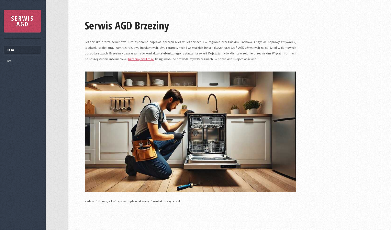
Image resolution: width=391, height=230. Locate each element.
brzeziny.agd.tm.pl (141, 59)
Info (9, 61)
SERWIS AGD (22, 21)
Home (10, 50)
